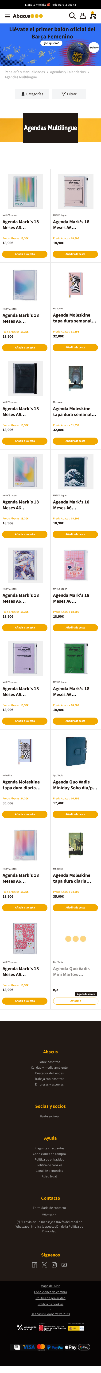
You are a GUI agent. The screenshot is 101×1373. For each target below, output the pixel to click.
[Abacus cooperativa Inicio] (29, 18)
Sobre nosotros (49, 1062)
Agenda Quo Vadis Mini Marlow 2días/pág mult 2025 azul (74, 977)
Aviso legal (49, 1176)
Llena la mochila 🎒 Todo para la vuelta (50, 5)
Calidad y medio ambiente (49, 1067)
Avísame (75, 1001)
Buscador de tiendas (49, 1073)
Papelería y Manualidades (25, 72)
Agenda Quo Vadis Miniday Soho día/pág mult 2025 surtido (75, 788)
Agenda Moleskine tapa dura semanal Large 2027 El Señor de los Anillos (73, 417)
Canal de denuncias (49, 1171)
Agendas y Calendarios (68, 72)
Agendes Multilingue (21, 77)
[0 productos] (93, 17)
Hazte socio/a (49, 1116)
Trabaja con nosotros (49, 1079)
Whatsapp (49, 1215)
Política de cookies (49, 1165)
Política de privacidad (49, 1159)
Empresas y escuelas (49, 1084)
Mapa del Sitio (50, 1286)
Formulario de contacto (49, 1208)
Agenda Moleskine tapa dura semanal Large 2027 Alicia (72, 321)
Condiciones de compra (49, 1154)
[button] (82, 16)
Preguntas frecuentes (49, 1148)
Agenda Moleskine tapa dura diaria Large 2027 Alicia (21, 788)
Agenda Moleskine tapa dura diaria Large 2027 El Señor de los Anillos (73, 884)
